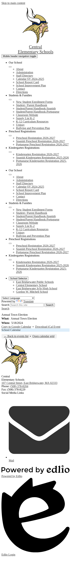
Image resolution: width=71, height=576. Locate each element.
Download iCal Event (47, 326)
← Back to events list (16, 336)
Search (5, 304)
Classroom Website (27, 115)
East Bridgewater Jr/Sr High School (36, 288)
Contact (20, 88)
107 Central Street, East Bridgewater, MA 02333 (29, 382)
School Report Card (27, 82)
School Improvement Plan (31, 85)
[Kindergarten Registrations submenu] (10, 152)
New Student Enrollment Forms (34, 101)
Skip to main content (13, 3)
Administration (24, 72)
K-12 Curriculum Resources (32, 121)
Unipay (20, 124)
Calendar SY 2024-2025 (30, 78)
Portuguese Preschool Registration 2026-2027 (42, 144)
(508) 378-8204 (19, 386)
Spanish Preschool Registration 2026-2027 (40, 141)
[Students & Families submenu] (10, 99)
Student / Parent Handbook (31, 105)
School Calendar (11, 330)
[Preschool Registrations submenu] (10, 135)
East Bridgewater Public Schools (35, 281)
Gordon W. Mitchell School (32, 291)
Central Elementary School (31, 285)
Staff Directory (24, 75)
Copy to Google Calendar (16, 326)
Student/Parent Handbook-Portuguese (37, 111)
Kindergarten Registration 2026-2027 (37, 154)
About (19, 69)
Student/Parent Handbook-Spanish (36, 108)
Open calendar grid (43, 336)
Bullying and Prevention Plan (33, 128)
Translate (28, 301)
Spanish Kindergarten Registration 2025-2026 (42, 157)
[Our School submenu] (10, 66)
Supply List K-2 (25, 118)
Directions (22, 92)
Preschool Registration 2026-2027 (35, 137)
